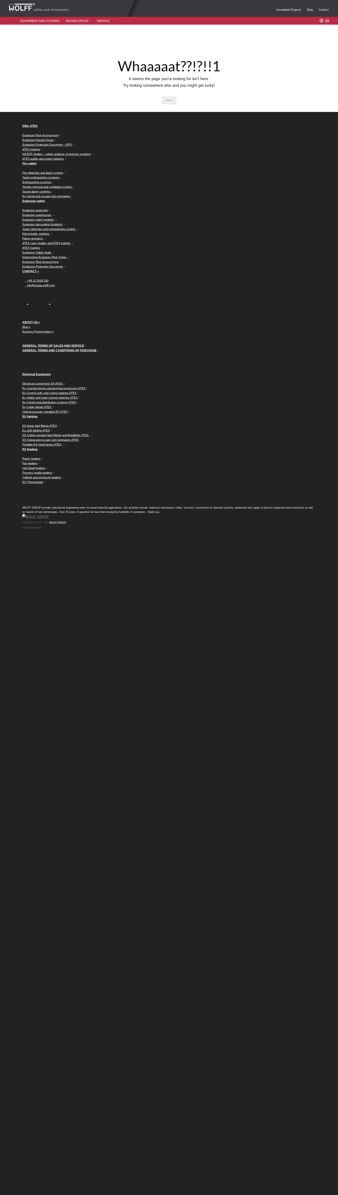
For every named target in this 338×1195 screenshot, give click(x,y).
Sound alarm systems (36, 191)
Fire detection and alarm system (42, 172)
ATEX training (31, 149)
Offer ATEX (30, 126)
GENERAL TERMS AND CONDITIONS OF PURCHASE (59, 350)
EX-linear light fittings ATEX (39, 425)
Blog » (26, 327)
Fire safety (29, 163)
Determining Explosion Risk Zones (44, 257)
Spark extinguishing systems (41, 177)
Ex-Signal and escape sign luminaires (46, 196)
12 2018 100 (37, 280)
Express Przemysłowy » (38, 331)
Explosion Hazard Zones (38, 140)
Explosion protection (35, 210)
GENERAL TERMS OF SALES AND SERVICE (53, 345)
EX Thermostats (32, 482)
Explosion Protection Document (42, 266)
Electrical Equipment (36, 374)
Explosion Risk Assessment (40, 135)
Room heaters (31, 458)
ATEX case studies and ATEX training (46, 243)
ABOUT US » (31, 322)
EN (327, 21)
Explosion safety (33, 201)
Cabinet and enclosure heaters (41, 477)
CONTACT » (30, 271)
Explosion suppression (37, 215)
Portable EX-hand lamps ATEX (42, 444)
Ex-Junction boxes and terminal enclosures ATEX (54, 388)
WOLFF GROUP (57, 522)
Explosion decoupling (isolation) (42, 224)
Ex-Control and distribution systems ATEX (49, 402)
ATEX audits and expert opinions (43, 158)
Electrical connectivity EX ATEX (43, 383)
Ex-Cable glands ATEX (37, 407)
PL (321, 21)
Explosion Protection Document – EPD (47, 144)
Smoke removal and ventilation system (47, 187)
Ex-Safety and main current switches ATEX (50, 397)
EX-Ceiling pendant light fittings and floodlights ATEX (55, 435)
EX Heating (30, 449)
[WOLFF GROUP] (35, 516)
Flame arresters (32, 238)
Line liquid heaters (33, 468)
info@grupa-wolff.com (40, 285)
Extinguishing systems (37, 182)
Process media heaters (37, 472)
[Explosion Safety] (55, 8)
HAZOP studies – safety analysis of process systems (56, 154)
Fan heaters (30, 463)
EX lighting (29, 416)
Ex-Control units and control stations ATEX (49, 393)
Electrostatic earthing (36, 233)
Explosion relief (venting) (38, 219)
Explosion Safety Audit (37, 252)
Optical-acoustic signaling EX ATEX (45, 411)
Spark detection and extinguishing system (49, 229)
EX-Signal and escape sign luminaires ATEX (50, 440)
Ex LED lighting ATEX (36, 430)
